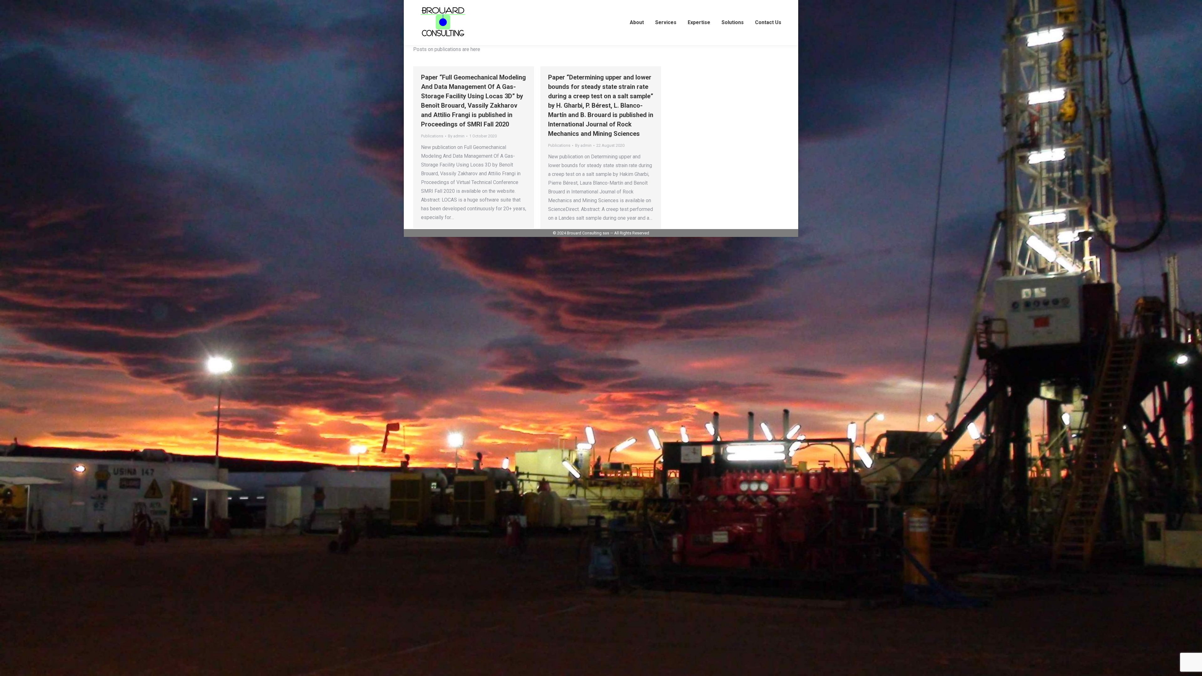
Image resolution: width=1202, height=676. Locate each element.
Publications (432, 136)
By (456, 136)
